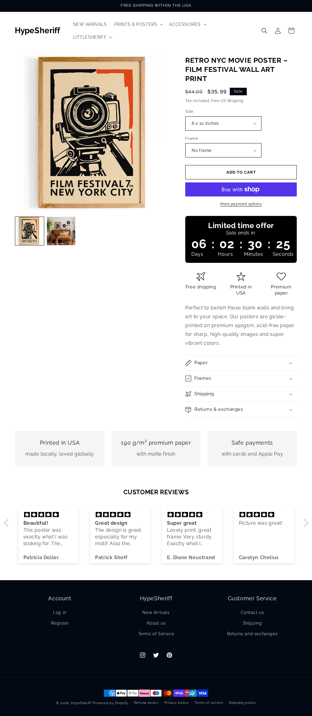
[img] (48, 514)
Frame (191, 138)
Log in (59, 612)
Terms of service (208, 703)
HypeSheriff (81, 703)
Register (60, 623)
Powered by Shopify (110, 703)
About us (156, 623)
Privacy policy (176, 703)
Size (189, 111)
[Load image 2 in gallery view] (61, 231)
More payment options (241, 204)
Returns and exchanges (252, 633)
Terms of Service (156, 633)
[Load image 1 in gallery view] (29, 231)
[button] (138, 24)
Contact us (252, 612)
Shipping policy (242, 703)
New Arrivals (155, 612)
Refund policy (146, 703)
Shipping (252, 623)
